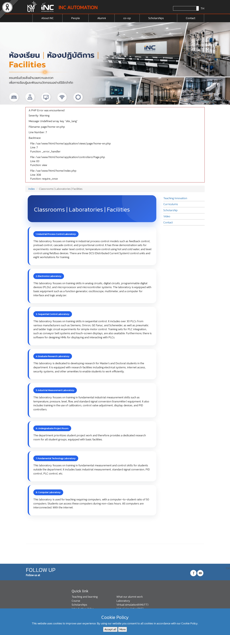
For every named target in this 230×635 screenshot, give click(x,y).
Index (31, 189)
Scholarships (156, 18)
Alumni (101, 18)
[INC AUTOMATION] (41, 7)
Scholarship (170, 210)
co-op (127, 18)
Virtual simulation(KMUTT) (132, 604)
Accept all (110, 629)
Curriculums (170, 204)
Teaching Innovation (175, 198)
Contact (190, 18)
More (122, 629)
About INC (47, 18)
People (75, 18)
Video (166, 216)
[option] (115, 63)
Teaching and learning (85, 597)
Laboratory (123, 601)
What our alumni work (129, 597)
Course (76, 601)
